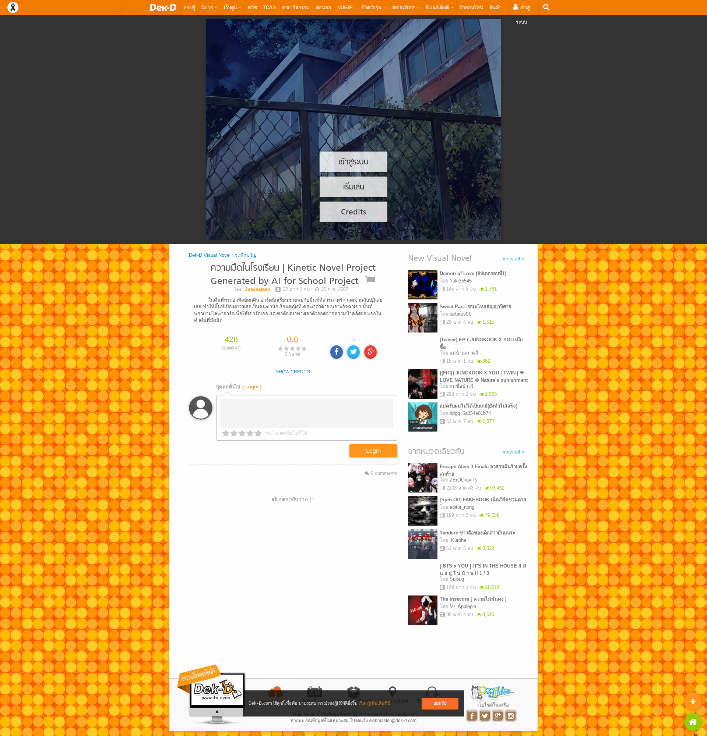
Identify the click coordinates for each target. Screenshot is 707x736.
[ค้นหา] (546, 7)
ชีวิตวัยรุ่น (372, 7)
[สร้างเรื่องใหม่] (693, 701)
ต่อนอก (323, 7)
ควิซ (252, 7)
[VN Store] (693, 722)
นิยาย (208, 7)
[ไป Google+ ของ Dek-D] (498, 716)
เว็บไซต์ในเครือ (493, 704)
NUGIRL (346, 7)
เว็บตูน (231, 7)
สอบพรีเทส (404, 7)
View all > (513, 259)
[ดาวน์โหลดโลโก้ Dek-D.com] (212, 694)
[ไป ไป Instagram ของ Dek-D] (510, 716)
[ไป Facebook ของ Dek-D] (472, 716)
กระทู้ (189, 7)
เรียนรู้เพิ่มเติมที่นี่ (374, 703)
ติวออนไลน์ (471, 7)
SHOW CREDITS (293, 371)
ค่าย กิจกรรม (296, 7)
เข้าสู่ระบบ (523, 14)
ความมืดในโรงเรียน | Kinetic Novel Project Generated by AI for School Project (293, 275)
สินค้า (495, 7)
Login (373, 450)
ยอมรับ (440, 703)
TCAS (269, 7)
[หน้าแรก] (163, 7)
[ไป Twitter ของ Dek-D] (485, 716)
